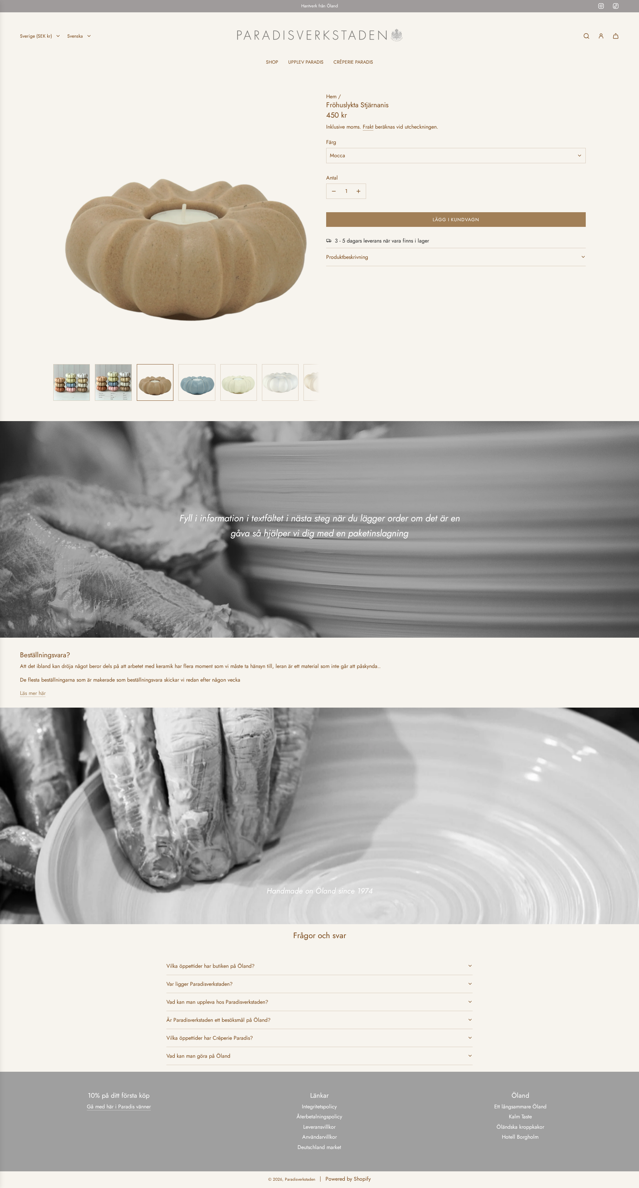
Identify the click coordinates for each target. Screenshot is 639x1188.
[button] (58, 225)
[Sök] (586, 36)
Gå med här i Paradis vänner (119, 1106)
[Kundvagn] (615, 36)
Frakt (368, 127)
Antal (332, 177)
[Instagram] (601, 6)
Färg (331, 142)
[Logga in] (601, 36)
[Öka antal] (358, 191)
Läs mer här (33, 693)
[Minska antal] (333, 191)
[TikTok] (615, 6)
